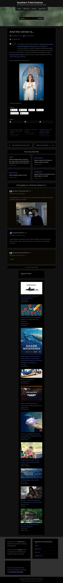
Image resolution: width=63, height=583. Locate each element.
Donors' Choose (38, 158)
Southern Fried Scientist (20, 191)
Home (19, 8)
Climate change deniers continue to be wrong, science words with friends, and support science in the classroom (19, 161)
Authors (34, 8)
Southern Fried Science (30, 2)
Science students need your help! (18, 175)
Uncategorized (15, 39)
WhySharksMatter (18, 232)
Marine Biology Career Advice (30, 480)
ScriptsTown (39, 581)
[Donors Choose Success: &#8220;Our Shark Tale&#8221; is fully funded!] (16, 125)
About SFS (26, 8)
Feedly (20, 549)
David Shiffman (29, 35)
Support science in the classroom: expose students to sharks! (45, 131)
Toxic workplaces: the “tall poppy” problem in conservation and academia (31, 319)
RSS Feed (21, 541)
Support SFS (41, 8)
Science (11, 157)
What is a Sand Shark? (27, 379)
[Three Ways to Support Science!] (31, 125)
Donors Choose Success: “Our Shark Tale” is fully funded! (16, 131)
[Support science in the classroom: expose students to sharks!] (46, 125)
